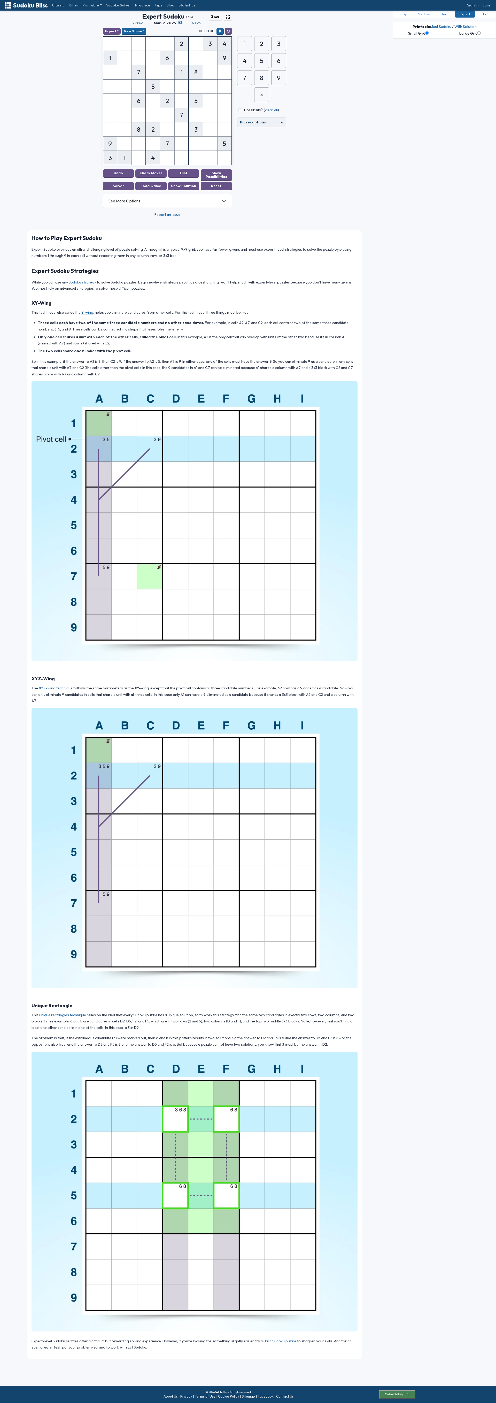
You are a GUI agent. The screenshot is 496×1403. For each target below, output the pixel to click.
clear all (271, 110)
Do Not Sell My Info (397, 1394)
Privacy (186, 1396)
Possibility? (253, 110)
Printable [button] (90, 5)
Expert (110, 31)
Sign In (472, 5)
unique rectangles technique (62, 1015)
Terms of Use (205, 1396)
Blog (170, 5)
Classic (58, 5)
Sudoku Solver (118, 5)
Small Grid (416, 33)
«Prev (138, 23)
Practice (142, 5)
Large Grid (468, 33)
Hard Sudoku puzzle (280, 1341)
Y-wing (87, 312)
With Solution (465, 26)
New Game (133, 31)
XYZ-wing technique (56, 688)
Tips (158, 5)
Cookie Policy (228, 1396)
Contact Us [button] (285, 1396)
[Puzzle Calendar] (180, 22)
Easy (403, 14)
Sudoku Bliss (30, 5)
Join (486, 5)
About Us (171, 1396)
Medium (424, 14)
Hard (444, 14)
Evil (485, 14)
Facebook (266, 1396)
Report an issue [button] (167, 214)
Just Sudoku (441, 26)
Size (215, 16)
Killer (73, 5)
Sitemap (248, 1396)
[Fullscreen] (228, 16)
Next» (197, 23)
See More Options (124, 200)
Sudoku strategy (82, 282)
